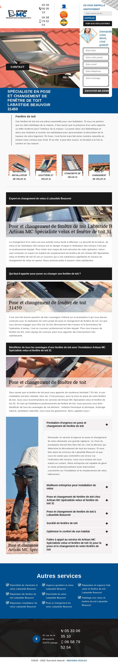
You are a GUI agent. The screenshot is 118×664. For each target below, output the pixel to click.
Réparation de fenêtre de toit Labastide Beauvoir (23, 596)
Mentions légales (77, 661)
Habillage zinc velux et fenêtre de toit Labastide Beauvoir (95, 601)
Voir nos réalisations (97, 24)
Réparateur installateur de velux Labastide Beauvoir (23, 605)
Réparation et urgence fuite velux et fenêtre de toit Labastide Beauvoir (96, 589)
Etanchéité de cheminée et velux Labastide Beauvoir (24, 587)
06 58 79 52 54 (45, 21)
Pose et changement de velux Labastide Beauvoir (59, 605)
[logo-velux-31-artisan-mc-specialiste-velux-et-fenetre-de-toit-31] (18, 14)
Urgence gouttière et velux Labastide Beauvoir (60, 587)
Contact (18, 66)
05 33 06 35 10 (45, 8)
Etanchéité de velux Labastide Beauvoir (56, 596)
